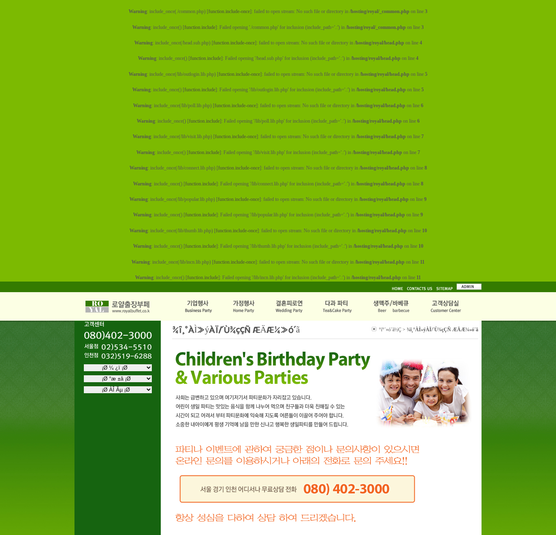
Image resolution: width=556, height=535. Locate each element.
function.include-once (229, 11)
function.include (199, 27)
